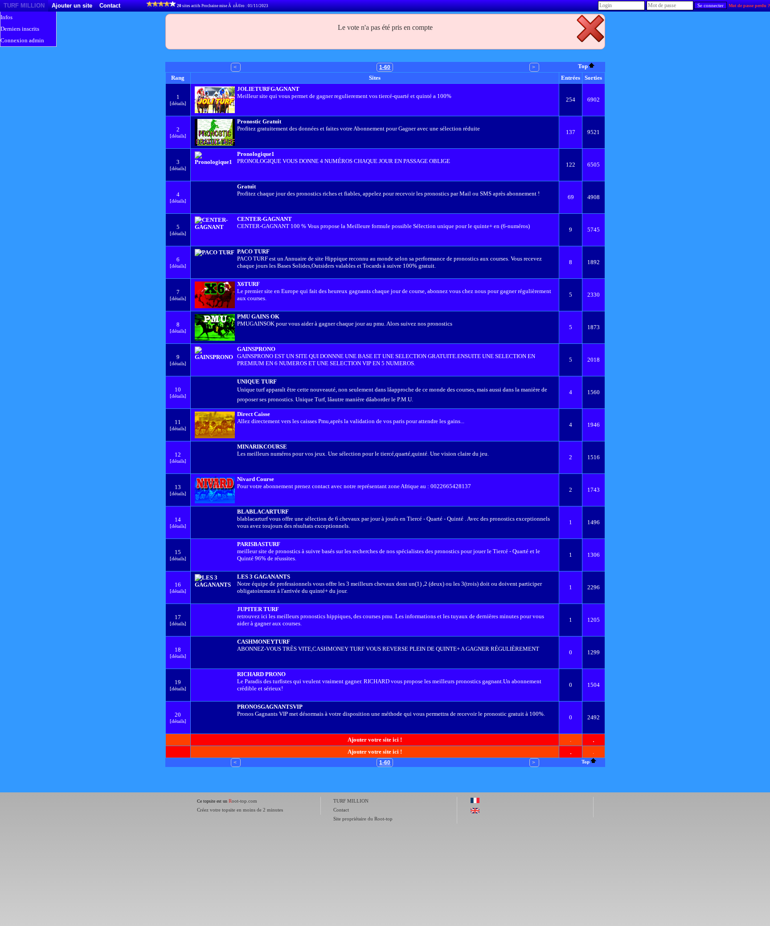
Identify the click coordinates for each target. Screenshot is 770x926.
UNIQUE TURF (257, 381)
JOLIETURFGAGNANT (268, 89)
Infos (6, 17)
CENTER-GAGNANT (264, 219)
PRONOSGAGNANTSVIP (270, 706)
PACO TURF (253, 251)
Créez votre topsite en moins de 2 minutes (240, 809)
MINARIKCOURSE (262, 446)
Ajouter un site (72, 5)
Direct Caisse (253, 414)
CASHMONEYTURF (263, 641)
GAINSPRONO (256, 349)
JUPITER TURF (258, 609)
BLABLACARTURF (263, 511)
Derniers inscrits (19, 28)
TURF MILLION (24, 5)
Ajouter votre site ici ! (375, 739)
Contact (109, 5)
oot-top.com (243, 801)
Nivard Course (255, 479)
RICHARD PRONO (261, 674)
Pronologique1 (255, 154)
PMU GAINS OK (258, 316)
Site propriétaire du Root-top (363, 818)
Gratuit (246, 186)
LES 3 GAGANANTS (263, 576)
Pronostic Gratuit (259, 121)
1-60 (384, 67)
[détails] (178, 103)
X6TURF (248, 284)
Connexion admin (22, 40)
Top (583, 66)
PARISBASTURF (258, 544)
